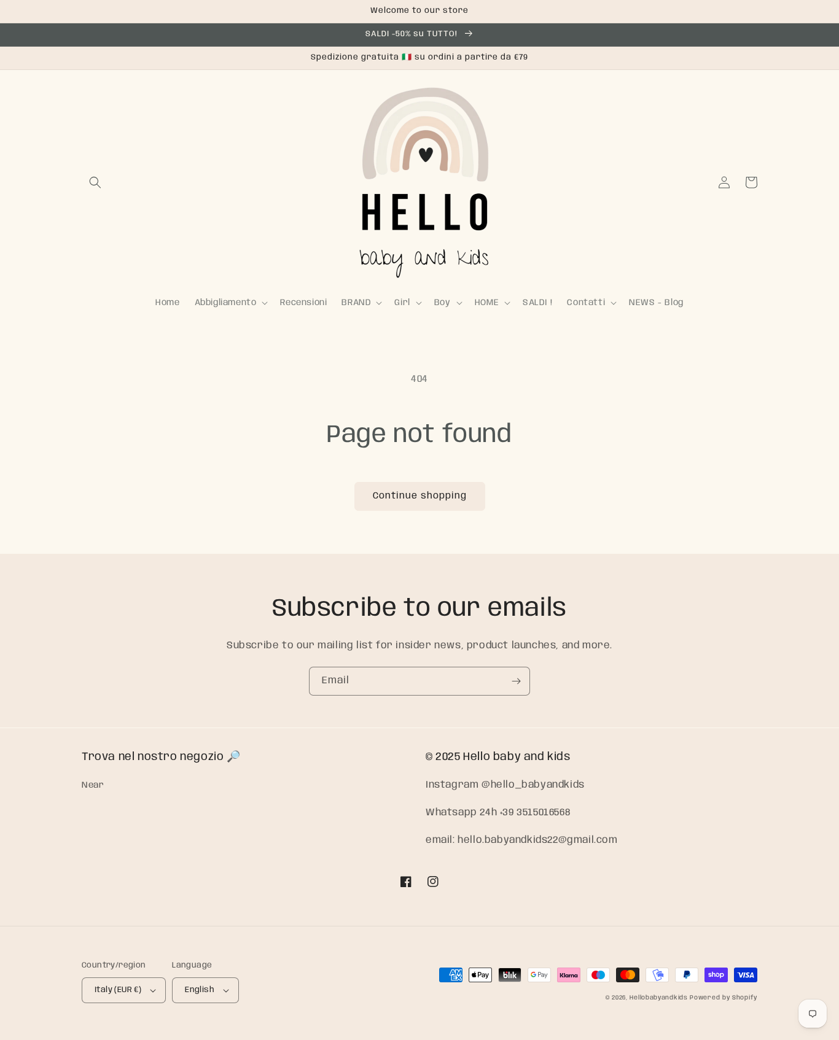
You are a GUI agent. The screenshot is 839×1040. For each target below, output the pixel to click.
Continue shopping (420, 496)
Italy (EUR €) (118, 990)
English (199, 990)
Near (93, 785)
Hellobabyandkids (658, 998)
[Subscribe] (515, 681)
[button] (95, 182)
